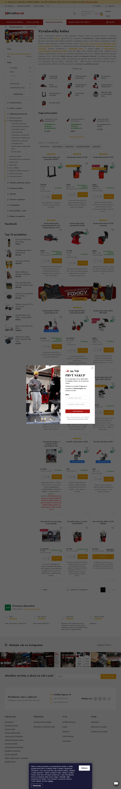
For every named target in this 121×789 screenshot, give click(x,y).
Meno (67, 394)
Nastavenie (37, 786)
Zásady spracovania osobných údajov (77, 419)
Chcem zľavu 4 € (77, 411)
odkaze (50, 781)
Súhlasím (84, 768)
